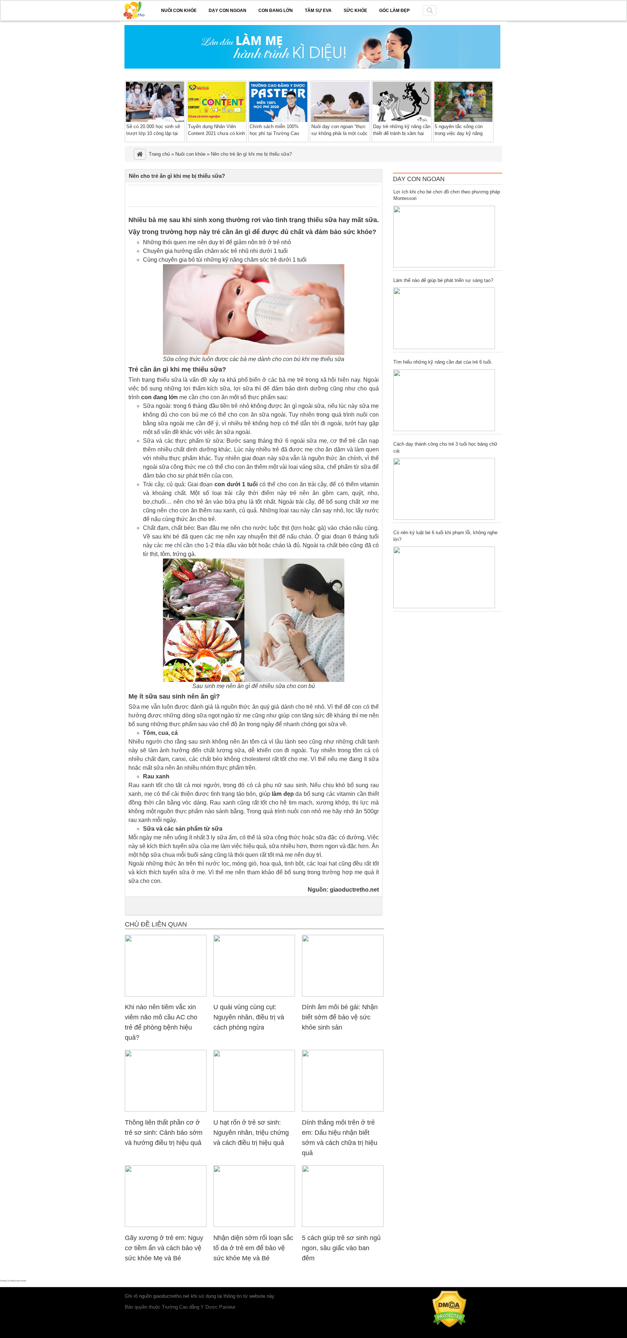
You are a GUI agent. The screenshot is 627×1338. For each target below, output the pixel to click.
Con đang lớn (275, 10)
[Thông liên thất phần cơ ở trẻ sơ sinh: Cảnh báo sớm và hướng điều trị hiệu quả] (165, 1110)
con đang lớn (159, 397)
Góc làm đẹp (394, 10)
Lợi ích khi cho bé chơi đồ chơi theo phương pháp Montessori (446, 195)
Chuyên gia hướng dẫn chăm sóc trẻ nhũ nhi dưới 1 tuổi (215, 251)
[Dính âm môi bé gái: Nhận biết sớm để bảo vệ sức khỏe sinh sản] (343, 995)
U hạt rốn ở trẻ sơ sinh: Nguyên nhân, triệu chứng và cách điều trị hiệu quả (251, 1132)
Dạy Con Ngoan (418, 179)
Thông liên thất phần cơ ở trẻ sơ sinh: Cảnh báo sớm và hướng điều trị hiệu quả (163, 1132)
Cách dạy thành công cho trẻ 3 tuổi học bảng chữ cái (445, 447)
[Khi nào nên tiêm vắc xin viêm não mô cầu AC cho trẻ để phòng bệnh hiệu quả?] (165, 995)
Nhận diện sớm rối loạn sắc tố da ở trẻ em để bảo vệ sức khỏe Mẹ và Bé (253, 1248)
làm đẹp (283, 794)
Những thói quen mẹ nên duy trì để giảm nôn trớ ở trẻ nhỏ (217, 242)
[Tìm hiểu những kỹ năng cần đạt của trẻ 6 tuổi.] (444, 400)
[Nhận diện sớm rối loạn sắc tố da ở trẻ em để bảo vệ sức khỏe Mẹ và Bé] (254, 1225)
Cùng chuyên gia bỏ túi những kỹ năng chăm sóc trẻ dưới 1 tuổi (225, 260)
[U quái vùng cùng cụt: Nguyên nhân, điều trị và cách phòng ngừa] (254, 995)
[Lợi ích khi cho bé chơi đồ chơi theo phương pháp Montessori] (444, 236)
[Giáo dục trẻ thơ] (139, 9)
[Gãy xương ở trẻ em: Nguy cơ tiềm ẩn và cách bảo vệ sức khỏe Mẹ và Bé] (165, 1225)
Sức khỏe (355, 10)
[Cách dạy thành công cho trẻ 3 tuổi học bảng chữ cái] (444, 489)
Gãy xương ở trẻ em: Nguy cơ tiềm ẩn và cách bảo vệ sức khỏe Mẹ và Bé (164, 1248)
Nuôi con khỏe (179, 10)
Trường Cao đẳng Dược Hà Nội (13, 1281)
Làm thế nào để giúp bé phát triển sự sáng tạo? (443, 280)
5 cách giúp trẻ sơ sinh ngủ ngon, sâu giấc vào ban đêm (341, 1248)
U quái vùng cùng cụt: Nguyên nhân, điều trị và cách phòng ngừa (248, 1017)
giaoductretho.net (354, 890)
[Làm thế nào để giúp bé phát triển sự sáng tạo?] (444, 318)
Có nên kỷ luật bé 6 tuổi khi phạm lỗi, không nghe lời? (445, 536)
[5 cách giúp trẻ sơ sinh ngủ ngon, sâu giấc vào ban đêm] (343, 1225)
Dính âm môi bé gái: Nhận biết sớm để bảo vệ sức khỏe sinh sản (340, 1017)
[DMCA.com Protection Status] (449, 1326)
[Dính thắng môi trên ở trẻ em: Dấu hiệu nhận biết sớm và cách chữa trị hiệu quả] (343, 1110)
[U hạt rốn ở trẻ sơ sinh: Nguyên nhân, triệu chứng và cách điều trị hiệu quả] (254, 1110)
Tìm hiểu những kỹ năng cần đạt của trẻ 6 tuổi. (442, 362)
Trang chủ (159, 154)
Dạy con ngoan (227, 10)
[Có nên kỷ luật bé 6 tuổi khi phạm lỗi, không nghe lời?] (444, 577)
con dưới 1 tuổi (236, 484)
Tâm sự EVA (318, 10)
